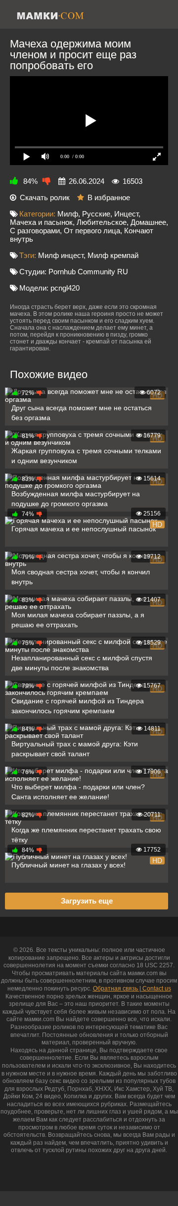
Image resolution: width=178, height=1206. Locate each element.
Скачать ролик (45, 197)
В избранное (109, 197)
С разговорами (35, 230)
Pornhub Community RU (88, 271)
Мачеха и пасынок (41, 222)
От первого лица (92, 230)
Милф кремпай (113, 255)
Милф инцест (61, 255)
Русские (96, 214)
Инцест (126, 214)
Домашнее (148, 222)
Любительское (102, 222)
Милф (67, 214)
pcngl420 (65, 288)
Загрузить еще (87, 901)
